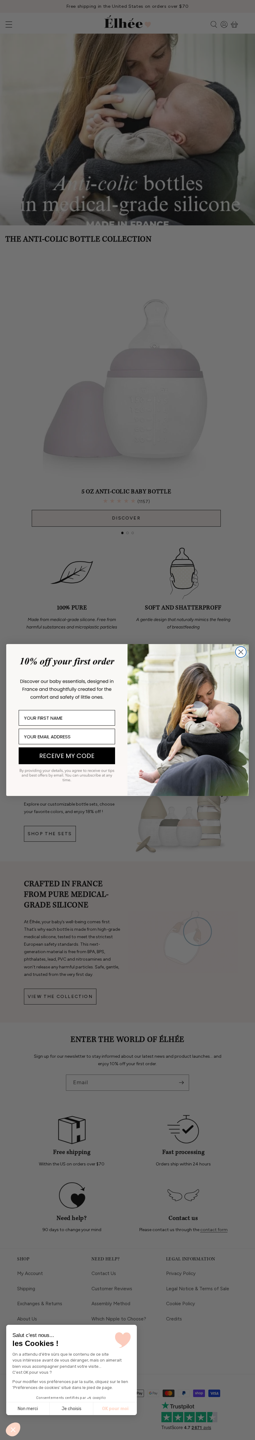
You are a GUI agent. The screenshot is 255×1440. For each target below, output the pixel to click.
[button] (13, 1429)
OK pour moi (115, 1408)
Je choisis (71, 1408)
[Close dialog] (240, 652)
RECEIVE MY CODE (67, 755)
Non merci (28, 1408)
